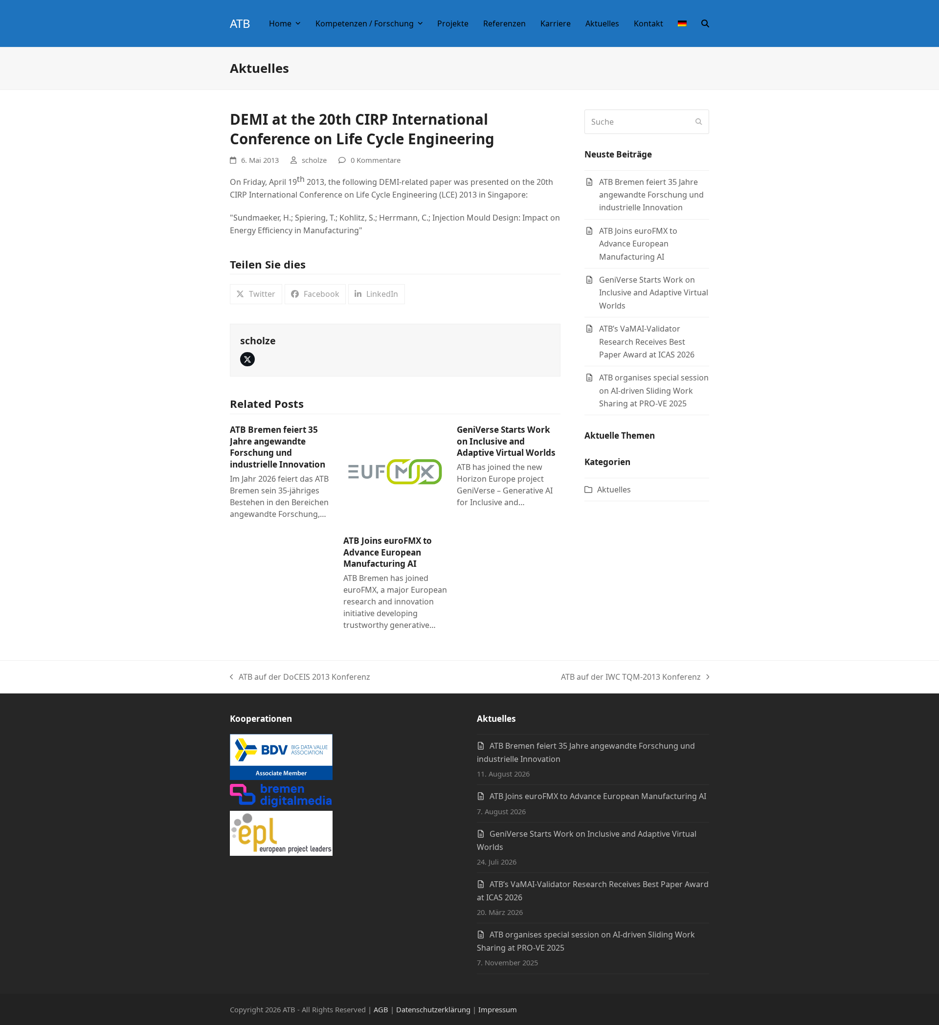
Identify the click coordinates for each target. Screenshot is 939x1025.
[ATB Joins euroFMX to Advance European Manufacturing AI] (395, 474)
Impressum (497, 1009)
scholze (314, 160)
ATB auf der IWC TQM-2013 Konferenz (631, 677)
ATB (240, 23)
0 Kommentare (376, 160)
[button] (705, 23)
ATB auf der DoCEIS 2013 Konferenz (300, 677)
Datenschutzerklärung (433, 1009)
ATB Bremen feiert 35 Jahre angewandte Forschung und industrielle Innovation (277, 447)
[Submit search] (698, 122)
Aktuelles (614, 489)
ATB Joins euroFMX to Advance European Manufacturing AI (387, 552)
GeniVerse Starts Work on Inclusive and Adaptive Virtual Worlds (506, 441)
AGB (381, 1009)
